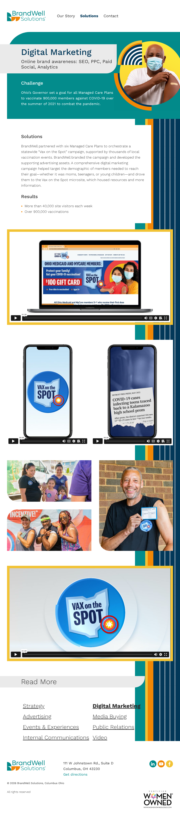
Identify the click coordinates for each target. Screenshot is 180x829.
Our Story (66, 16)
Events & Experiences (51, 727)
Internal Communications (56, 737)
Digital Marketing (116, 706)
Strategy (33, 706)
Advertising (37, 716)
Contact (111, 16)
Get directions (75, 774)
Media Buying (110, 716)
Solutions (89, 16)
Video (100, 737)
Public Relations (113, 727)
